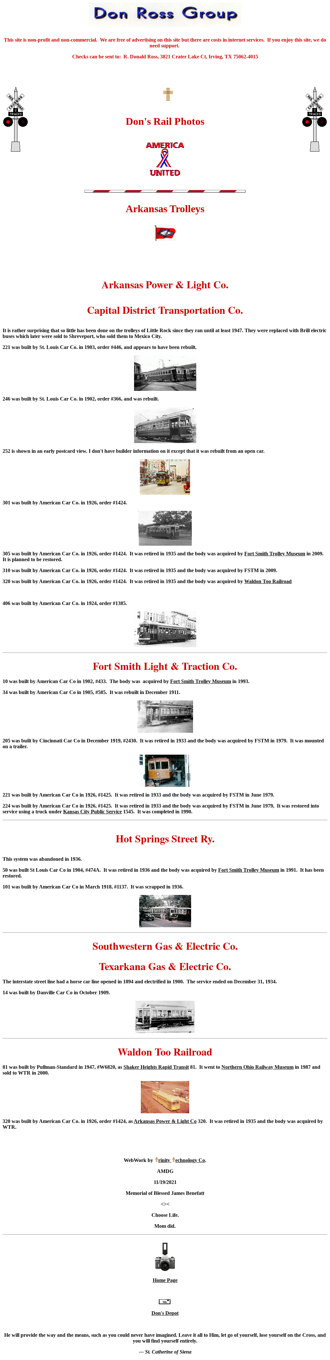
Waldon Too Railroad (268, 581)
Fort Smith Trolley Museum (274, 553)
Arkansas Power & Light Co (165, 1121)
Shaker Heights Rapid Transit (156, 1067)
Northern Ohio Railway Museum (257, 1067)
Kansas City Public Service (92, 811)
